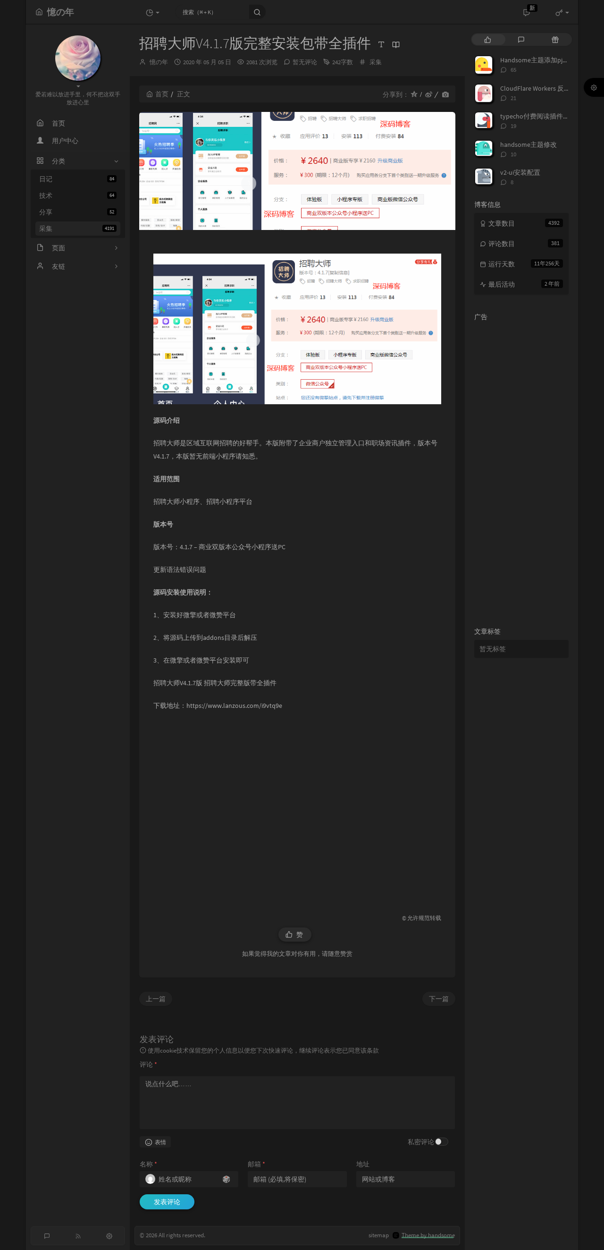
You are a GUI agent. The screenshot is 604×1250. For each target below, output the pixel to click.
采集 (76, 228)
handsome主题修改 (528, 144)
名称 (148, 1164)
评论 (148, 1064)
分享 (76, 212)
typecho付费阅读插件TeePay (542, 116)
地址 (362, 1164)
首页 (161, 94)
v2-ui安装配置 (520, 172)
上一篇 (156, 999)
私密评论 (421, 1142)
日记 (76, 179)
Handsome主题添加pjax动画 (541, 60)
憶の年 (159, 62)
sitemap (379, 1235)
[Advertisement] (297, 808)
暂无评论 (305, 62)
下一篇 (439, 999)
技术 (76, 195)
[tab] (487, 39)
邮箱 (256, 1164)
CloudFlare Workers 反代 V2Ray (544, 88)
